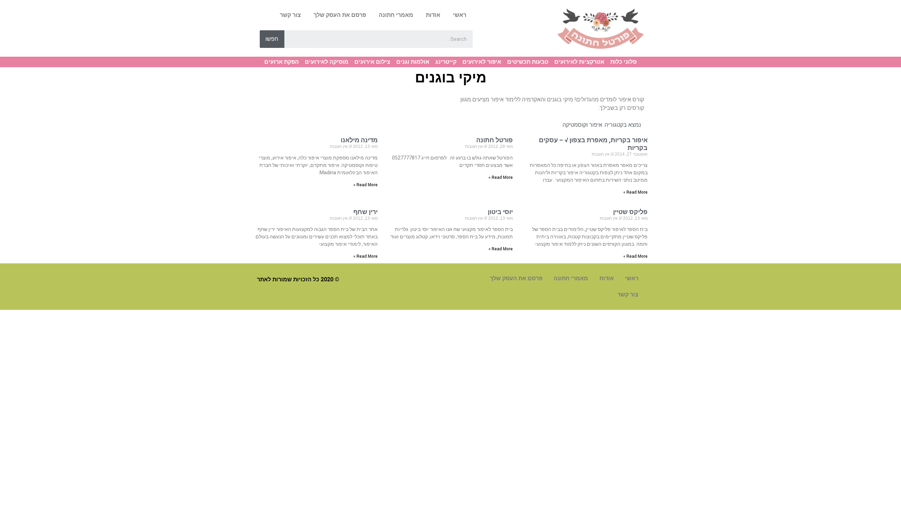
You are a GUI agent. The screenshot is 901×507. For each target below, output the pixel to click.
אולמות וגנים (412, 61)
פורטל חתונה (494, 140)
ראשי (459, 15)
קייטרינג (445, 61)
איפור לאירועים (481, 61)
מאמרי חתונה (396, 15)
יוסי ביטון (500, 211)
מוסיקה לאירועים (326, 61)
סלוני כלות (623, 61)
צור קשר (290, 15)
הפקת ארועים (281, 61)
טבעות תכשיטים (527, 61)
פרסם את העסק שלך (340, 15)
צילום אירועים (372, 61)
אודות (433, 15)
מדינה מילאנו (359, 140)
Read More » (635, 192)
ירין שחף (365, 211)
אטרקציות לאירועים (579, 61)
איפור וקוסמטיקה (582, 124)
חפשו (271, 39)
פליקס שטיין (630, 211)
